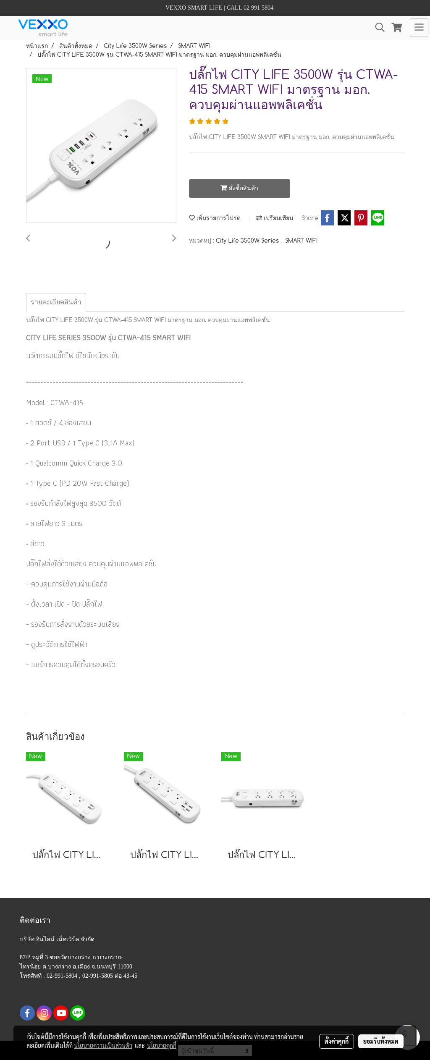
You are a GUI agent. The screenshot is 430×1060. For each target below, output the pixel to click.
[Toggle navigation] (419, 27)
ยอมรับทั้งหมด (381, 1041)
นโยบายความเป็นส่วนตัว (103, 1045)
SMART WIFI (301, 241)
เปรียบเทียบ (277, 218)
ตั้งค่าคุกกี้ (337, 1041)
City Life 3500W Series (248, 241)
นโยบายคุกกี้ (161, 1045)
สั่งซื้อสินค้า (242, 188)
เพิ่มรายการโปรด (218, 218)
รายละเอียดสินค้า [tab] (56, 302)
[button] (377, 27)
